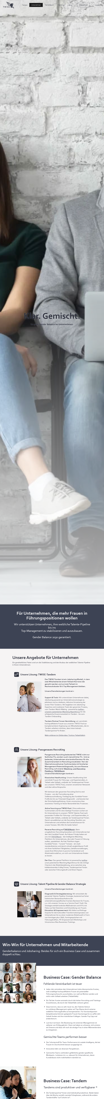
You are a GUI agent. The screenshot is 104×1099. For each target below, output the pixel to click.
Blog (70, 5)
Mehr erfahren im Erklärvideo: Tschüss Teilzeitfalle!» (65, 735)
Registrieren (84, 5)
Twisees (24, 5)
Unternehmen (36, 5)
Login (97, 5)
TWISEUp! (61, 5)
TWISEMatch (49, 5)
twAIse (84, 860)
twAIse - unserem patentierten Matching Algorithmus (65, 710)
